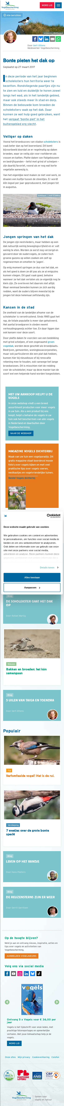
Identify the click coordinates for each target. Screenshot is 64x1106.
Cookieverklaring (40, 1057)
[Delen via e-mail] (52, 39)
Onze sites (10, 1057)
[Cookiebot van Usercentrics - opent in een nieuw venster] (46, 516)
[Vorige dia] (7, 1025)
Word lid (14, 1043)
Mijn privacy (24, 1057)
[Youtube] (13, 973)
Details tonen (47, 567)
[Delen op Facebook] (35, 39)
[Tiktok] (39, 973)
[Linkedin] (26, 973)
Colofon (55, 1057)
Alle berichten (13, 15)
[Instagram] (19, 973)
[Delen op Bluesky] (40, 39)
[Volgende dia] (57, 1025)
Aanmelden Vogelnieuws (21, 956)
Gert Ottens (39, 45)
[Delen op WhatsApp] (58, 39)
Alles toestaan (32, 577)
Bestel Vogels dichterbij (21, 478)
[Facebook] (7, 973)
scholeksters (50, 141)
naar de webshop (20, 433)
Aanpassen (30, 587)
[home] (16, 6)
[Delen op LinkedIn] (46, 39)
